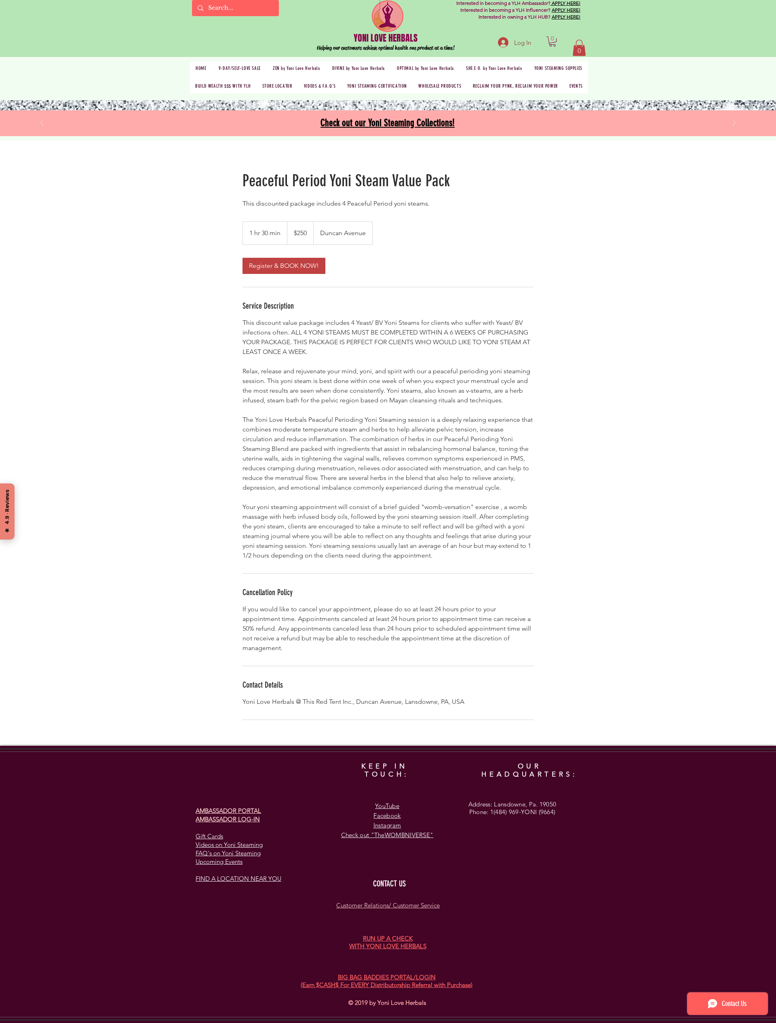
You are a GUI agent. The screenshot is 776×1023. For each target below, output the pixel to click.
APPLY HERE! (565, 3)
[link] (283, 266)
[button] (552, 41)
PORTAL (249, 811)
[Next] (734, 123)
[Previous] (42, 123)
